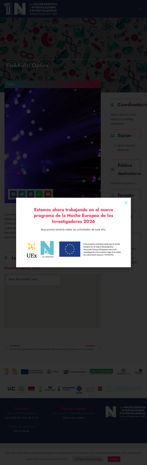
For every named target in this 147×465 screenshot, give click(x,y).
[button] (126, 202)
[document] (73, 232)
